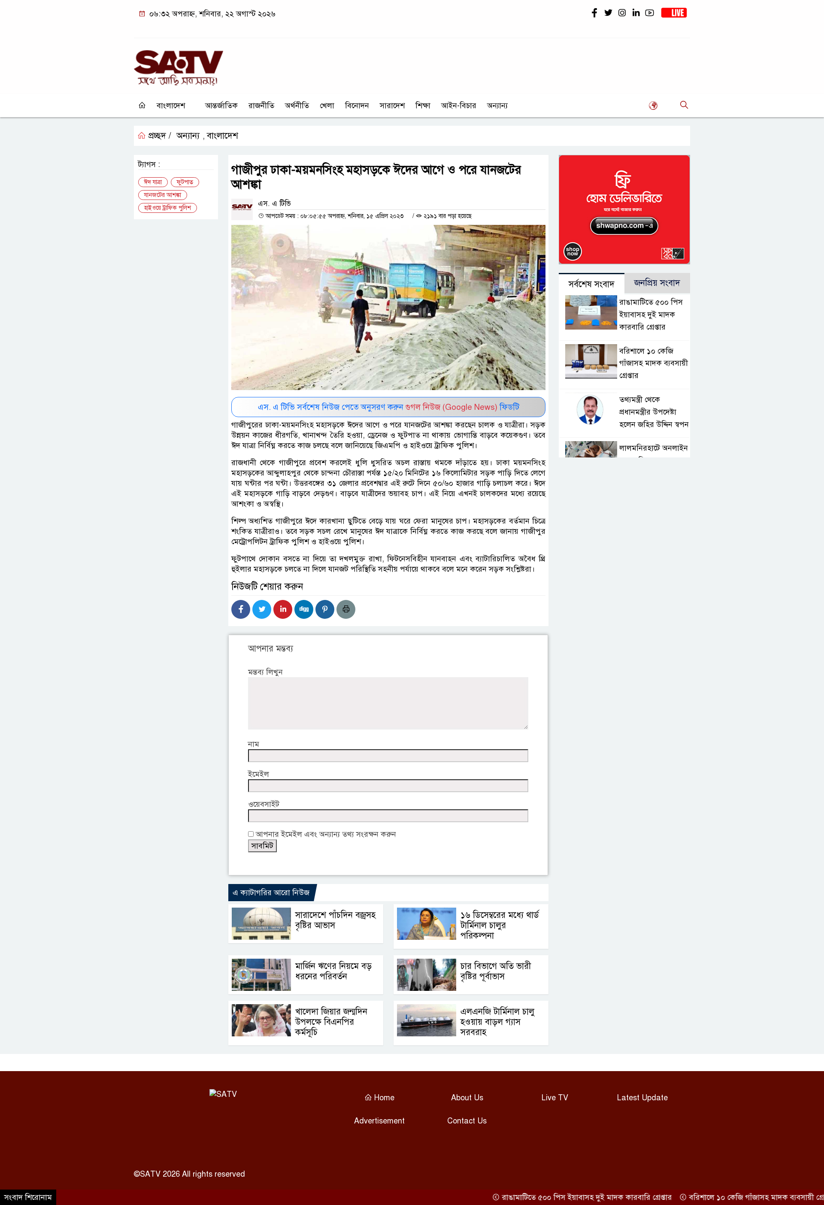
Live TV (555, 1097)
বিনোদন (357, 105)
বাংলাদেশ (171, 105)
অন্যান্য (497, 105)
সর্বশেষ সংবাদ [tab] (592, 284)
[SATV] (178, 64)
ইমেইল (258, 774)
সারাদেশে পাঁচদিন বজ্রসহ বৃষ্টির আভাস (335, 920)
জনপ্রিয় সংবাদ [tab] (657, 283)
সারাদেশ (392, 105)
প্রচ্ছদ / (158, 135)
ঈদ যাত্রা (153, 182)
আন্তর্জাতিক (221, 105)
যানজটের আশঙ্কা (162, 195)
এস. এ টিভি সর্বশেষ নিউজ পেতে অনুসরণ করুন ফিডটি (388, 407)
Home (383, 1097)
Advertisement (379, 1121)
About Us (467, 1097)
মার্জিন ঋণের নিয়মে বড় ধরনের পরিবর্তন (333, 971)
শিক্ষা (422, 105)
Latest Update (642, 1097)
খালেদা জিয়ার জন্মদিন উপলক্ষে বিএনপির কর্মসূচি (331, 1022)
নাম (253, 744)
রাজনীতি (261, 105)
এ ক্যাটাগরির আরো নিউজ (271, 892)
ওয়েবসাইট (263, 804)
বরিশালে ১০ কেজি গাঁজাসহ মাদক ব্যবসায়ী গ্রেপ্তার (653, 363)
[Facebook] (240, 609)
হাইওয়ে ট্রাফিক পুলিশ (167, 208)
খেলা (327, 105)
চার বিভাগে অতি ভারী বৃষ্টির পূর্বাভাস (495, 971)
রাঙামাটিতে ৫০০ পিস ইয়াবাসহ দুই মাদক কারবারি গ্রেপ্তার (651, 314)
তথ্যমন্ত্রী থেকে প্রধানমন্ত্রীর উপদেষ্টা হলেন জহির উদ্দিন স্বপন (654, 412)
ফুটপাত (185, 182)
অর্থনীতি (297, 105)
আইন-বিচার (458, 105)
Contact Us (467, 1121)
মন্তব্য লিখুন (265, 672)
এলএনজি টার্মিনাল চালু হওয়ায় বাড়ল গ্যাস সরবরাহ (497, 1022)
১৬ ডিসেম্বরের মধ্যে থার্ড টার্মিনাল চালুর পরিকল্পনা (499, 925)
